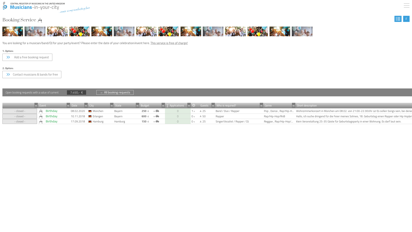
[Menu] (407, 4)
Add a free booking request (30, 57)
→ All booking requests (115, 92)
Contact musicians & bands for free (35, 74)
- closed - (19, 111)
